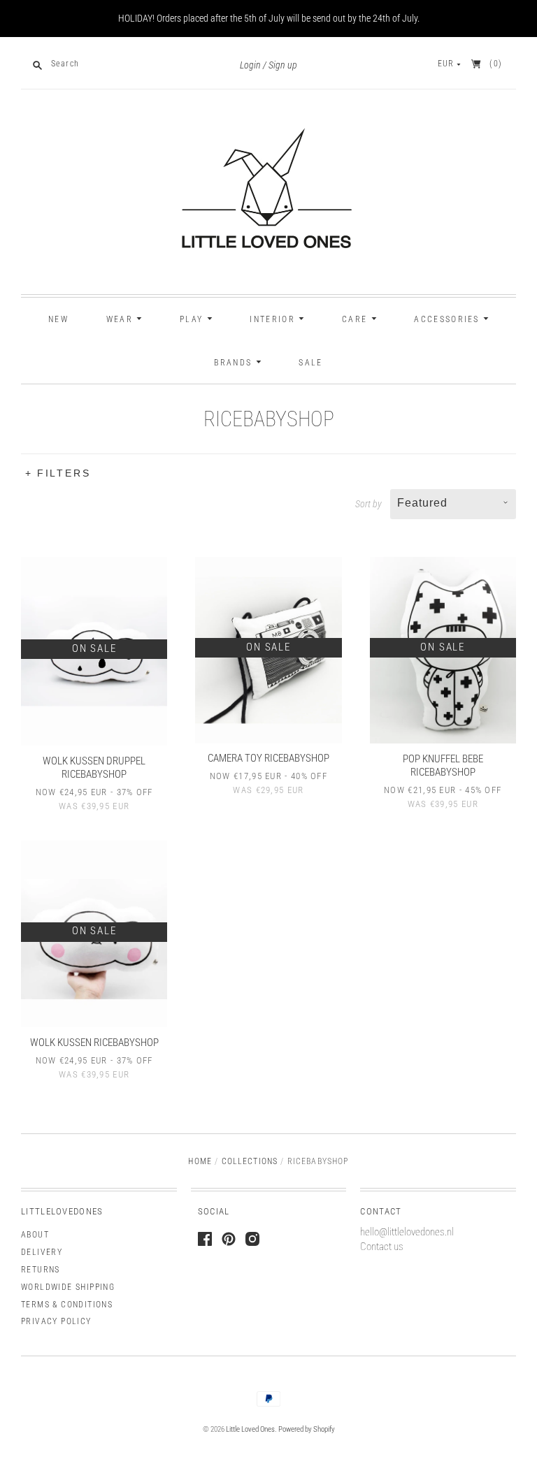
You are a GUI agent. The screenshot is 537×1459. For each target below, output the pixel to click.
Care (356, 319)
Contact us (381, 1246)
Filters (64, 473)
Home (200, 1161)
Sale (310, 363)
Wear (121, 319)
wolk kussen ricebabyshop (94, 1042)
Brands (234, 363)
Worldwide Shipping (68, 1287)
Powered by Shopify (306, 1429)
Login (250, 65)
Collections (250, 1161)
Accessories (448, 319)
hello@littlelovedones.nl (407, 1232)
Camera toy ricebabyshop (268, 758)
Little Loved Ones (250, 1429)
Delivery (41, 1252)
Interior (274, 319)
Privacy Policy (56, 1321)
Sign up (282, 65)
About (35, 1235)
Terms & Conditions (67, 1304)
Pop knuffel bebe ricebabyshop (443, 765)
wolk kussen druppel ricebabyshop (94, 768)
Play (193, 319)
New (58, 319)
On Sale (94, 648)
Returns (40, 1270)
